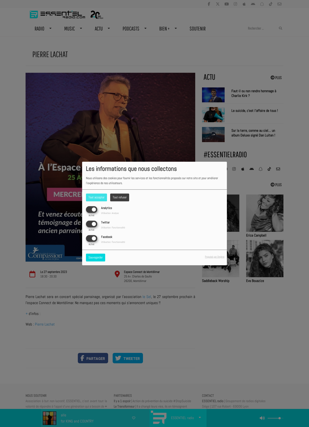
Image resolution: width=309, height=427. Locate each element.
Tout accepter (96, 197)
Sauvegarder (95, 258)
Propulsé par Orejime (214, 256)
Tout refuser (120, 197)
